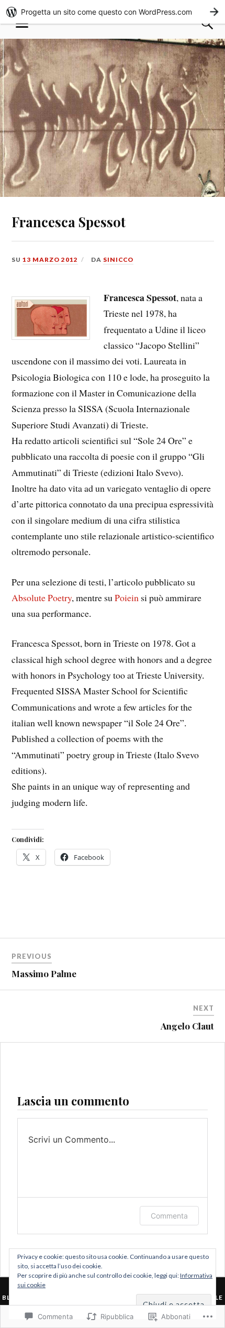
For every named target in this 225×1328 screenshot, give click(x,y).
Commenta (169, 1215)
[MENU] (22, 23)
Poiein (127, 597)
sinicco (118, 259)
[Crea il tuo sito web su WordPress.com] (112, 12)
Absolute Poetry (42, 597)
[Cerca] (197, 23)
